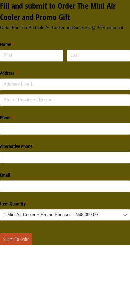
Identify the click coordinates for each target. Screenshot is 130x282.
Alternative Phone (16, 146)
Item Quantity (22, 203)
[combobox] (65, 215)
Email (5, 175)
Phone (15, 117)
